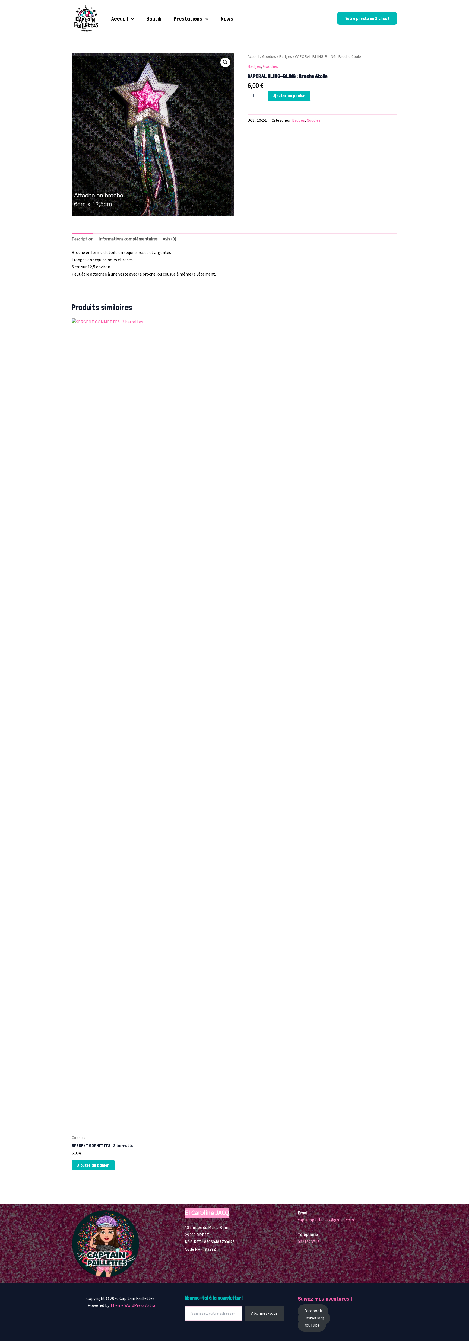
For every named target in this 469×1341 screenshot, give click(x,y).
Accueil (119, 18)
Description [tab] (82, 239)
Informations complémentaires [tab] (128, 239)
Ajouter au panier (289, 95)
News (227, 18)
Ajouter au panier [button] (93, 1165)
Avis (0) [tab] (169, 239)
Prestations (187, 18)
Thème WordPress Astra (132, 1305)
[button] (131, 18)
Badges (285, 56)
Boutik (153, 18)
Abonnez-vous (264, 1313)
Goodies (269, 56)
